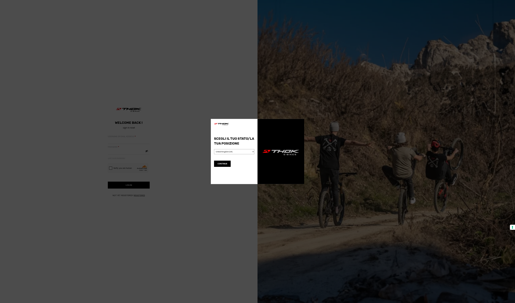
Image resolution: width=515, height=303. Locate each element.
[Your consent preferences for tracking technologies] (512, 227)
